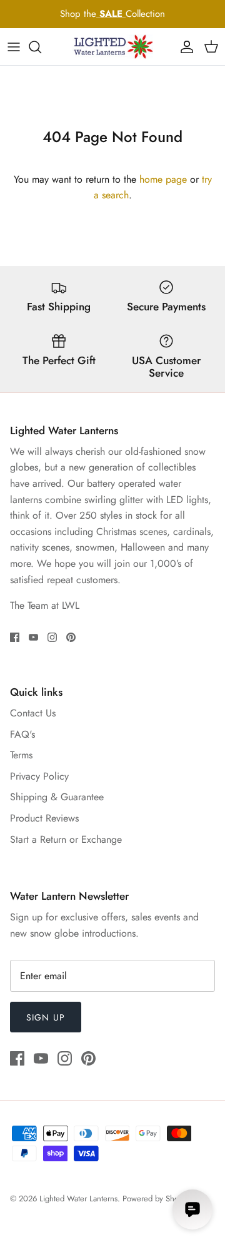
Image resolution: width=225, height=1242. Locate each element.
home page (163, 179)
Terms (21, 755)
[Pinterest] (71, 637)
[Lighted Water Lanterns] (112, 46)
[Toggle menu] (14, 47)
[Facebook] (14, 637)
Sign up (45, 1017)
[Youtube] (33, 637)
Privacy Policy (39, 776)
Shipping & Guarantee (57, 797)
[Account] (184, 47)
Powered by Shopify (156, 1198)
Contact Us (33, 713)
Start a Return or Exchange (66, 839)
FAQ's (22, 734)
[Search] (41, 47)
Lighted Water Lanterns (78, 1198)
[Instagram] (52, 637)
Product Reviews (44, 818)
